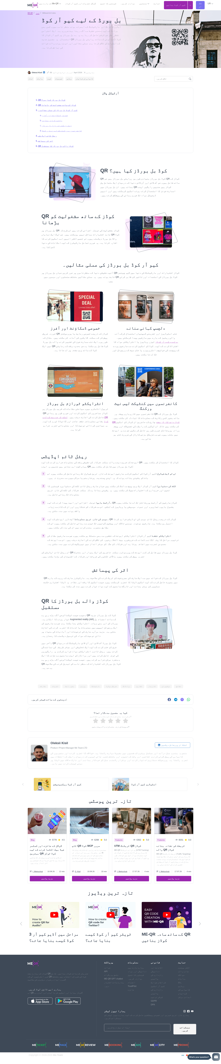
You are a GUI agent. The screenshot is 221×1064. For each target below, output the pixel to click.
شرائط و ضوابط (158, 989)
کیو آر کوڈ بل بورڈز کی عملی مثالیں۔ (57, 110)
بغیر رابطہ (69, 686)
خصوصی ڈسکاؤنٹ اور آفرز (55, 115)
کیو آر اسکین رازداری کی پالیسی (158, 996)
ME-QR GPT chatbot (113, 985)
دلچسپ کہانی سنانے (52, 120)
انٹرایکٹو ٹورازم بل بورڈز (57, 126)
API (105, 977)
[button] (210, 3)
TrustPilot (132, 992)
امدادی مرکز (184, 1003)
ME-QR (30, 13)
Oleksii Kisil (37, 72)
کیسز (37, 13)
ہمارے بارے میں (136, 974)
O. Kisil (77, 871)
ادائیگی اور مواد (137, 977)
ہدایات (40, 79)
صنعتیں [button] (143, 3)
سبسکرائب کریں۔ (185, 1035)
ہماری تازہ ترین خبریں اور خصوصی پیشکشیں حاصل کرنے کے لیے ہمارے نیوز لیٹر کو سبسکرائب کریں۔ (146, 1022)
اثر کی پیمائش (45, 141)
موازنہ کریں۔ (127, 3)
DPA (153, 1011)
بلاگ (180, 989)
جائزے (131, 996)
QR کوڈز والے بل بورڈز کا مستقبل (56, 146)
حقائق (178, 686)
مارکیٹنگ (96, 686)
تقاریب (139, 686)
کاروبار (152, 686)
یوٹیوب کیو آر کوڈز (166, 342)
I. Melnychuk (38, 871)
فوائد (107, 974)
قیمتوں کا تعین (108, 3)
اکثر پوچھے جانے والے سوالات (184, 977)
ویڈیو (69, 79)
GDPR (154, 1007)
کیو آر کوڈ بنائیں (175, 5)
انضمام (131, 989)
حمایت (156, 3)
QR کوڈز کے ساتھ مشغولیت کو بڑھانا (57, 105)
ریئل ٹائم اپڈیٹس (47, 136)
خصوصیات (58, 79)
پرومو (82, 686)
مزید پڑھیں (47, 878)
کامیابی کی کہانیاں (84, 79)
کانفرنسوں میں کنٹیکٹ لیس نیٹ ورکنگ (62, 131)
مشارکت (43, 686)
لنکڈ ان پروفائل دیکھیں (174, 745)
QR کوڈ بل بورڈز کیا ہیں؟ (51, 100)
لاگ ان (200, 5)
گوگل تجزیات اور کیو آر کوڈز (80, 3)
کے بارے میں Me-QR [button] (49, 3)
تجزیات (55, 686)
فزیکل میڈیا (111, 686)
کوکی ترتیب (157, 1003)
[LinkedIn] (44, 72)
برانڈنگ (126, 686)
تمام (31, 79)
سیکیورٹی (166, 686)
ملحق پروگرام (111, 981)
